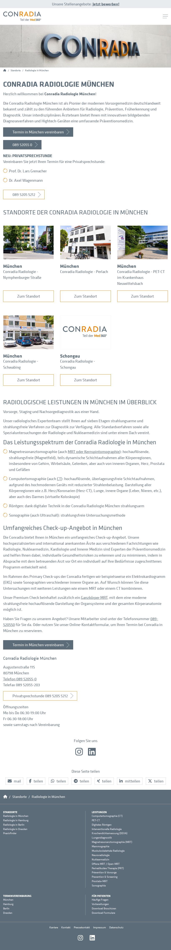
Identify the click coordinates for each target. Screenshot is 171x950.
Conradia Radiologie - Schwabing (20, 364)
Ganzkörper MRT (94, 597)
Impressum (99, 927)
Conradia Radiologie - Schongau (77, 364)
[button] (14, 781)
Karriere (53, 927)
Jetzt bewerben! (106, 4)
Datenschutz (116, 927)
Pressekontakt (82, 927)
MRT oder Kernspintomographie (93, 451)
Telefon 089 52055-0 (19, 678)
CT (59, 478)
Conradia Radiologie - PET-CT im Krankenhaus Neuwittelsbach (141, 277)
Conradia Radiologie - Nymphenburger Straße (22, 274)
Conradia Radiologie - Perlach (84, 271)
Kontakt (65, 927)
